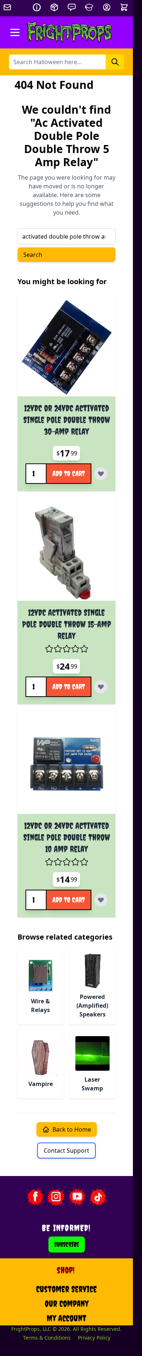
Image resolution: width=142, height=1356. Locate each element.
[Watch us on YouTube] (77, 1197)
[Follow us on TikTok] (98, 1197)
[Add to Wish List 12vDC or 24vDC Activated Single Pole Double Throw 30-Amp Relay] (100, 473)
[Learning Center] (89, 7)
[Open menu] (15, 32)
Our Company (66, 1303)
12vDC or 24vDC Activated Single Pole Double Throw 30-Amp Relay (66, 419)
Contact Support (66, 1151)
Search (32, 255)
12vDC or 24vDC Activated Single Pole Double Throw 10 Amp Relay (66, 837)
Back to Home (71, 1129)
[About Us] (36, 7)
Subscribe (66, 1244)
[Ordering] (54, 7)
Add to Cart (68, 473)
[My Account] (106, 7)
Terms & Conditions (47, 1337)
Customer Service (66, 1289)
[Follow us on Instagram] (56, 1197)
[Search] (115, 62)
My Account (66, 1318)
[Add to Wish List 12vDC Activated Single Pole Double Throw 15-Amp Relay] (100, 686)
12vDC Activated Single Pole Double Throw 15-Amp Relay (66, 624)
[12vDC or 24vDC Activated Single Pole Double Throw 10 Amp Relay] (66, 765)
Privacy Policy (94, 1337)
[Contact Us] (71, 7)
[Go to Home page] (70, 32)
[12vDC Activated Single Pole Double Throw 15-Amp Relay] (66, 552)
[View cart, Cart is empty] (125, 7)
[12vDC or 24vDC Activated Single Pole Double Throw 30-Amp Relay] (66, 347)
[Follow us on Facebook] (35, 1197)
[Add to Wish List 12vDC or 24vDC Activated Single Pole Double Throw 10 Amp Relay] (100, 899)
